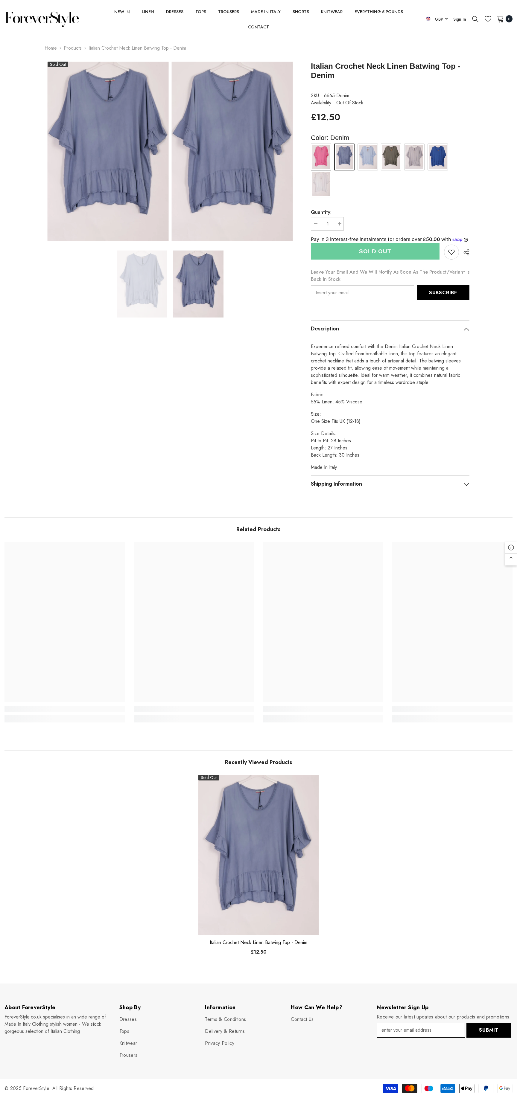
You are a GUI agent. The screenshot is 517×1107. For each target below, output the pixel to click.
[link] (451, 252)
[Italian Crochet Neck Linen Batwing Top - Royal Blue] (438, 157)
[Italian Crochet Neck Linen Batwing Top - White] (321, 184)
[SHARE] (464, 252)
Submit (489, 1030)
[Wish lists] (488, 19)
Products (73, 48)
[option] (142, 284)
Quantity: (321, 212)
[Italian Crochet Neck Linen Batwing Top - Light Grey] (414, 157)
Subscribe (443, 292)
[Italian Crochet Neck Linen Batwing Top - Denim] (258, 855)
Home (51, 48)
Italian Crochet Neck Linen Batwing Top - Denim (258, 943)
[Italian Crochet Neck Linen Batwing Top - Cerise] (321, 157)
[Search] (475, 19)
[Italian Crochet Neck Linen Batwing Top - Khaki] (391, 157)
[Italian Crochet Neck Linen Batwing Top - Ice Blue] (368, 157)
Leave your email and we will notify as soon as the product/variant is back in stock (390, 276)
